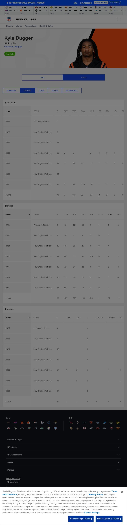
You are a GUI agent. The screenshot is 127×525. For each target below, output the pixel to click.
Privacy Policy (96, 494)
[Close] (122, 491)
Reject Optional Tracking (109, 518)
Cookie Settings (92, 512)
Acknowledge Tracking (81, 518)
